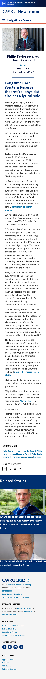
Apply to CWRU (8, 660)
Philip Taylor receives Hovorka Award (19, 451)
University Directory (9, 669)
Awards (28, 457)
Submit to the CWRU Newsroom (13, 635)
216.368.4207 (28, 611)
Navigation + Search (16, 20)
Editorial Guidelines (9, 629)
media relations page (24, 608)
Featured (37, 457)
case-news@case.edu (9, 615)
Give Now (5, 663)
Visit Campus (7, 666)
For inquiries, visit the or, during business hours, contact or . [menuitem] (18, 611)
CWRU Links (8, 655)
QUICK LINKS (8, 622)
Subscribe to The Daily (10, 632)
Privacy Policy (17, 594)
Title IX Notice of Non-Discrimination (15, 597)
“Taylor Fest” (26, 401)
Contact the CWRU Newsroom (13, 626)
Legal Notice (7, 594)
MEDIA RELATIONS (11, 604)
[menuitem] (23, 625)
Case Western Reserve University (19, 585)
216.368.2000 (7, 591)
